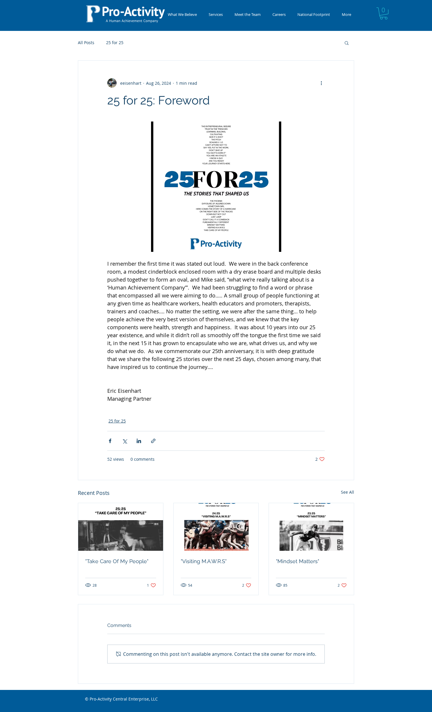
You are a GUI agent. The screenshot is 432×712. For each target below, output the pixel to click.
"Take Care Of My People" (116, 561)
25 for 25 (114, 42)
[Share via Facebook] (110, 441)
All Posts (86, 42)
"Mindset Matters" (297, 561)
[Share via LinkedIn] (139, 441)
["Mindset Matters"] (311, 527)
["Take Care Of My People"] (120, 527)
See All (347, 492)
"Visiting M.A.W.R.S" (204, 561)
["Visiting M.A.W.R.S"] (216, 527)
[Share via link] (153, 441)
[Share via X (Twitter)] (124, 441)
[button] (216, 14)
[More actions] (321, 82)
